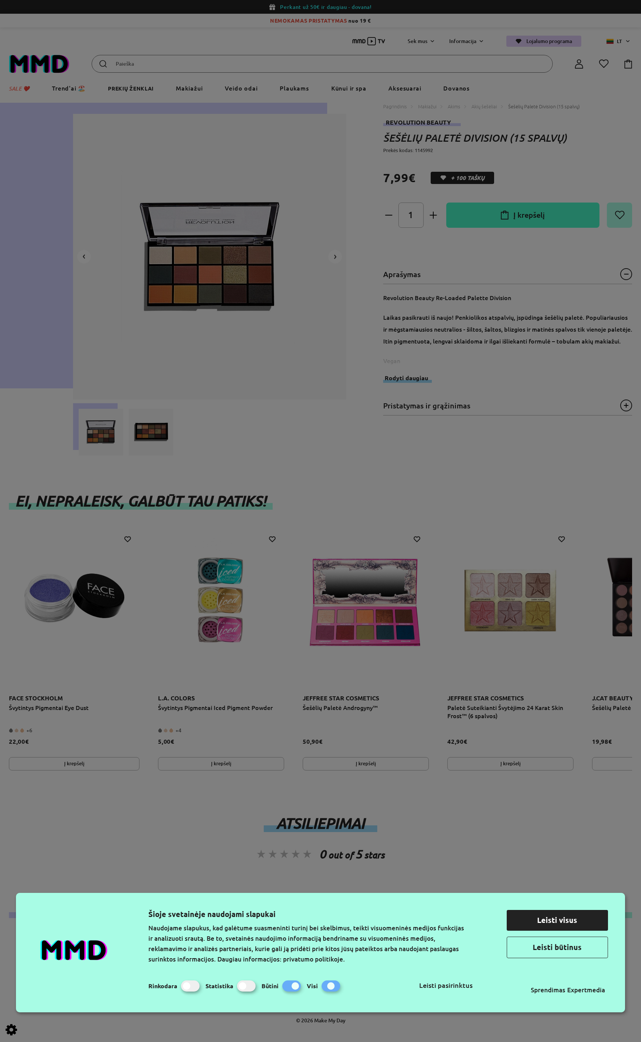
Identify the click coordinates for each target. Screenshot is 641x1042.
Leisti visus (557, 920)
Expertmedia (586, 989)
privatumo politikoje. (314, 959)
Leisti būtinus (557, 947)
